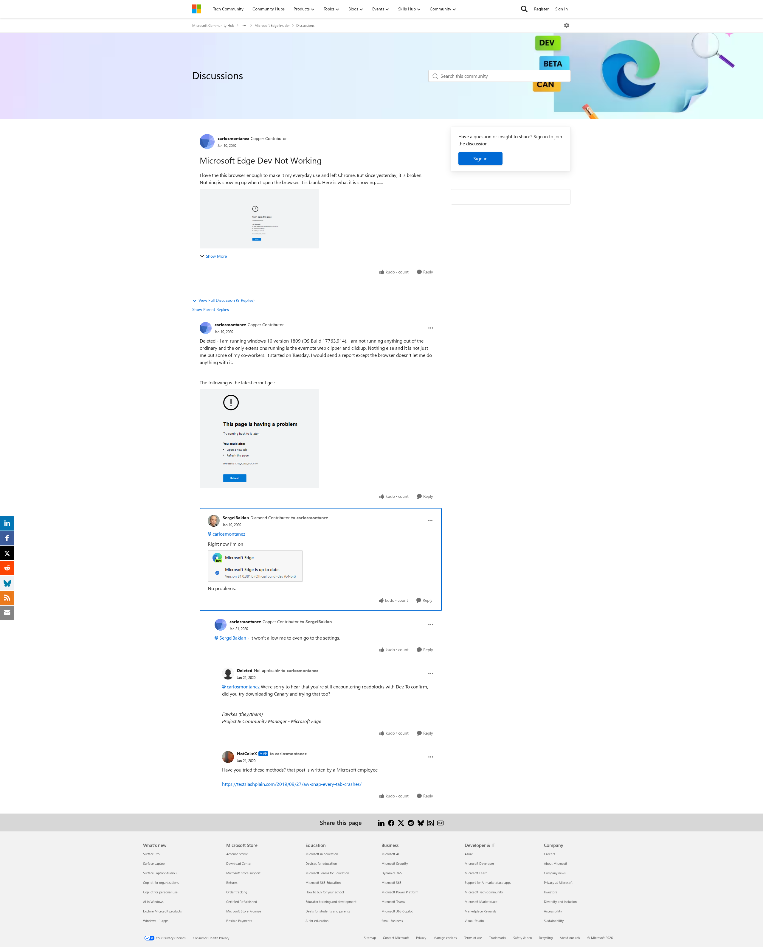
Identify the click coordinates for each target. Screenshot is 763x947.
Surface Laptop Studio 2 (160, 873)
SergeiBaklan (236, 517)
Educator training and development (330, 901)
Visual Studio (474, 920)
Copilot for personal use (160, 892)
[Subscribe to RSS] (430, 822)
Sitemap (370, 937)
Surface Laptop (154, 863)
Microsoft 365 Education (323, 882)
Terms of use (473, 937)
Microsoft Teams (393, 901)
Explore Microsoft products (162, 911)
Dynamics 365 (392, 873)
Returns (232, 882)
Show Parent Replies (210, 309)
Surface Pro (151, 854)
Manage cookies (445, 937)
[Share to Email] (440, 822)
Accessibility (553, 911)
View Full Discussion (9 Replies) (226, 300)
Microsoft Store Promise (243, 911)
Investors (550, 892)
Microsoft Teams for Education (327, 873)
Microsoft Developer (479, 863)
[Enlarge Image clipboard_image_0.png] (259, 438)
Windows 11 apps (155, 920)
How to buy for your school (324, 892)
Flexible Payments (239, 920)
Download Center (239, 863)
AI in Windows (153, 901)
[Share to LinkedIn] (381, 822)
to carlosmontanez (309, 517)
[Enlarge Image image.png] (255, 566)
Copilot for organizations (161, 882)
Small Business (392, 920)
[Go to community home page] (196, 8)
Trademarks (497, 937)
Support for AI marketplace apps (488, 882)
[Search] (524, 9)
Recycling (546, 937)
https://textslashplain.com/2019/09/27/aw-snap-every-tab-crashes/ (292, 784)
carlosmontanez (233, 138)
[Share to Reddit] (411, 822)
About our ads (570, 937)
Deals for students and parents (327, 911)
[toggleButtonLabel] (566, 25)
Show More (216, 256)
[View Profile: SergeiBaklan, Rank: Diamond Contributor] (214, 521)
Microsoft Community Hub (213, 25)
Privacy (421, 937)
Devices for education (321, 863)
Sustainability (554, 920)
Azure (469, 854)
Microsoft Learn (476, 873)
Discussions (305, 25)
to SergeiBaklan (316, 621)
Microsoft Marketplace (481, 901)
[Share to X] (401, 822)
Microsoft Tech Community (484, 892)
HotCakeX (247, 753)
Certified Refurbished (241, 901)
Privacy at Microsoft (558, 882)
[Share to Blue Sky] (421, 822)
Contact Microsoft (396, 937)
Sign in (480, 158)
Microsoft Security (395, 863)
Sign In (561, 9)
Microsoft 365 (391, 882)
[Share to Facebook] (391, 822)
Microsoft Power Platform (400, 892)
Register (541, 9)
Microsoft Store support (243, 873)
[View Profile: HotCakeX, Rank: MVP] (228, 757)
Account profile (237, 854)
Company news (555, 873)
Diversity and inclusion (560, 901)
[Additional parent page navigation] (244, 25)
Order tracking (236, 892)
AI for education (316, 920)
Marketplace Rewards (480, 911)
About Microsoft (555, 863)
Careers (549, 854)
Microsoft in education (321, 854)
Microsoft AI (390, 854)
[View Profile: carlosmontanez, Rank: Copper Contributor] (207, 141)
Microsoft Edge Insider (272, 25)
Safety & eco (522, 937)
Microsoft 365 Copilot (397, 911)
